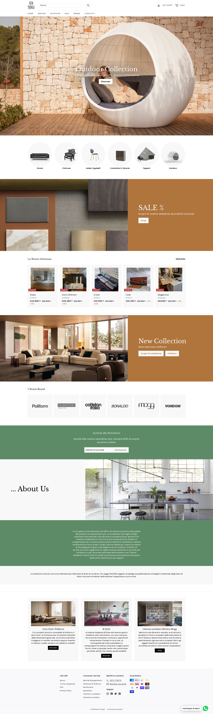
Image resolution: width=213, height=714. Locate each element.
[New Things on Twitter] (115, 693)
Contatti (90, 13)
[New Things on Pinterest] (119, 693)
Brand (77, 13)
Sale (67, 13)
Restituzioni (88, 687)
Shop (143, 220)
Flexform (99, 81)
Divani (113, 81)
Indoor (42, 13)
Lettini (31, 355)
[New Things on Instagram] (107, 693)
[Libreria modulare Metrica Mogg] (160, 613)
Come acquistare (67, 684)
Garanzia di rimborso (92, 684)
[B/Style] (106, 613)
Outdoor (55, 13)
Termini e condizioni (91, 694)
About (62, 680)
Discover (53, 648)
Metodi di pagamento (92, 680)
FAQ (61, 687)
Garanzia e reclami (91, 697)
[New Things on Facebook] (111, 693)
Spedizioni (87, 690)
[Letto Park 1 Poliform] (53, 613)
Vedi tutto (180, 259)
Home (30, 13)
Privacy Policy (65, 690)
